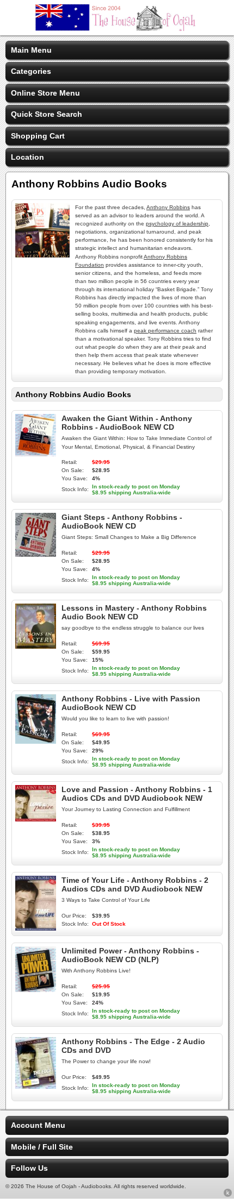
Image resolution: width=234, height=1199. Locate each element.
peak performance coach (165, 331)
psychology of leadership (177, 224)
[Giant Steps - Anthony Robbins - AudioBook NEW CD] (35, 554)
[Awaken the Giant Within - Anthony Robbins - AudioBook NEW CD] (35, 453)
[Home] (117, 28)
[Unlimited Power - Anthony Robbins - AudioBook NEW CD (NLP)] (35, 989)
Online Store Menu (45, 93)
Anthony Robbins (168, 207)
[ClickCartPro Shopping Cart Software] (227, 1194)
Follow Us (29, 1168)
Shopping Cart (38, 135)
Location (27, 157)
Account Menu (38, 1125)
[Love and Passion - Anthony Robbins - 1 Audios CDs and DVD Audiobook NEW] (35, 818)
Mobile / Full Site (42, 1146)
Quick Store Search (46, 114)
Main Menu (31, 50)
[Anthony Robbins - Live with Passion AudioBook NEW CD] (35, 741)
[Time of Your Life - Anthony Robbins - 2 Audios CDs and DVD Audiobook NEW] (35, 928)
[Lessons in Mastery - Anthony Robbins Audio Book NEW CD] (35, 646)
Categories (31, 71)
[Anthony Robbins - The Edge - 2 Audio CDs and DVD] (35, 1086)
